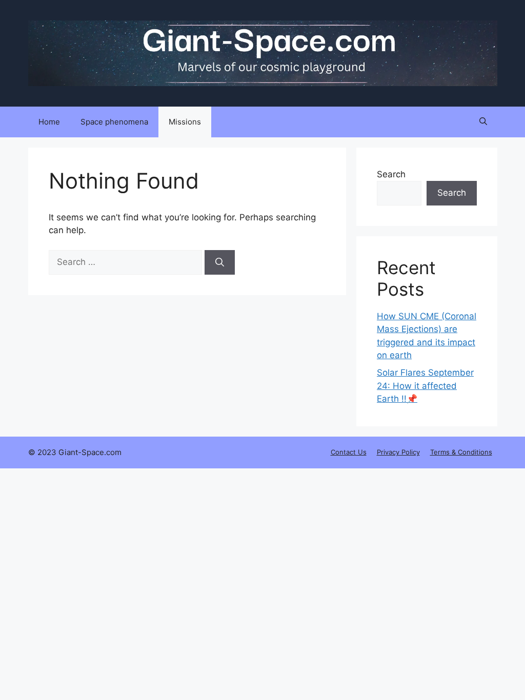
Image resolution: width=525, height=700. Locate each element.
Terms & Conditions (461, 452)
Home (49, 122)
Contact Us (349, 452)
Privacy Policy (398, 452)
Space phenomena (114, 122)
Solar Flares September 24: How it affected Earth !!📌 (425, 385)
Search (391, 174)
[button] (483, 122)
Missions (185, 122)
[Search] (220, 262)
